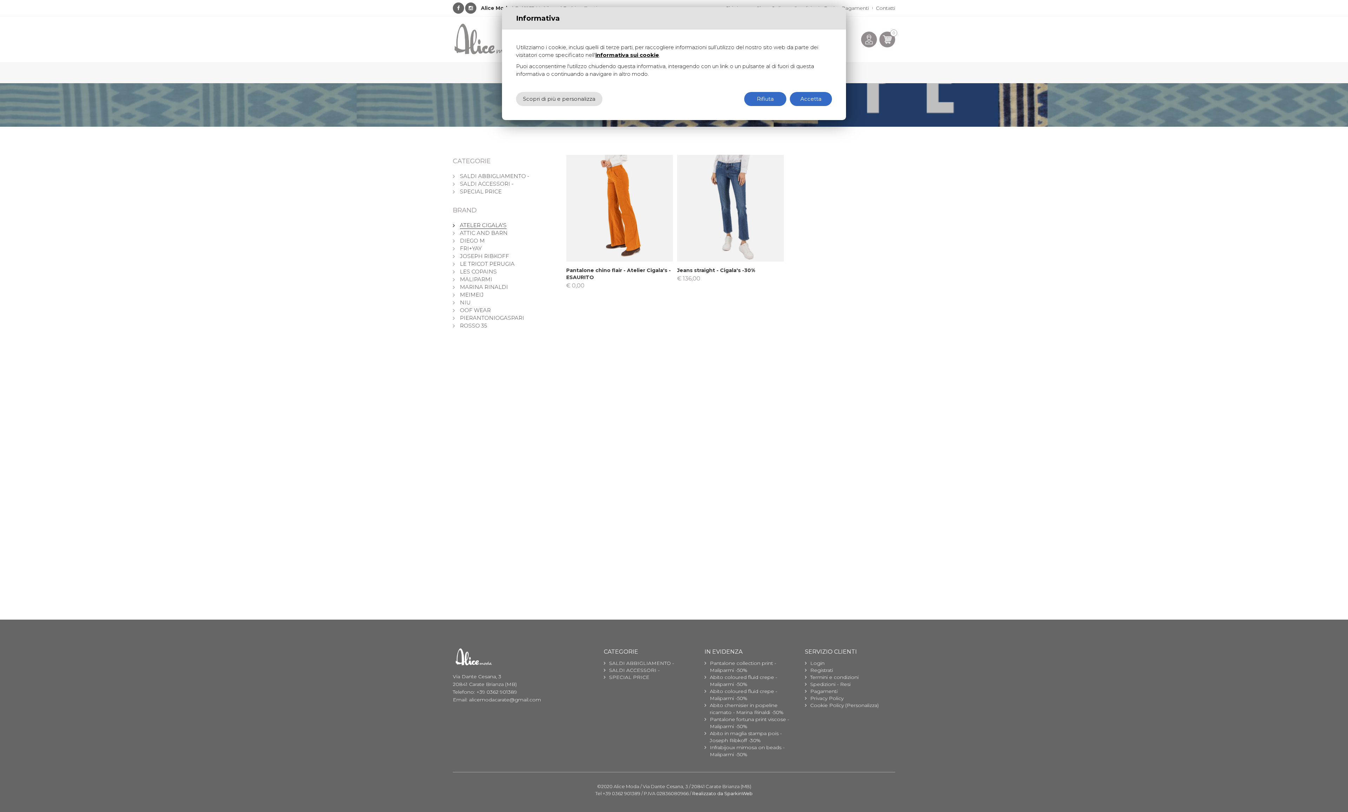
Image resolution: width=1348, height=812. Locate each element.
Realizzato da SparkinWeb (722, 793)
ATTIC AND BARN (484, 233)
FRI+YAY (471, 248)
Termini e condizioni (834, 677)
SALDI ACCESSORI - (487, 183)
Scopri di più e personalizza (559, 98)
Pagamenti (855, 8)
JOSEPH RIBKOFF (484, 256)
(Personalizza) (862, 705)
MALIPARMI (476, 279)
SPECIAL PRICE (481, 191)
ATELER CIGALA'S (483, 225)
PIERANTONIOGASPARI (492, 318)
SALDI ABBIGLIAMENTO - (494, 176)
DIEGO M (472, 240)
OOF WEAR (475, 310)
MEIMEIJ (472, 294)
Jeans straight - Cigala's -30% (716, 270)
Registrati (821, 670)
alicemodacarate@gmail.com (505, 700)
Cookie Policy (827, 705)
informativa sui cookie (627, 55)
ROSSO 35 (473, 325)
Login (817, 663)
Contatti (885, 8)
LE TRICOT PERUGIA (487, 263)
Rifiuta (765, 98)
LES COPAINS (478, 271)
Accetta (810, 98)
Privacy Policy (827, 698)
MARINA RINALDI (484, 287)
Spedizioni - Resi (830, 684)
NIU (465, 302)
